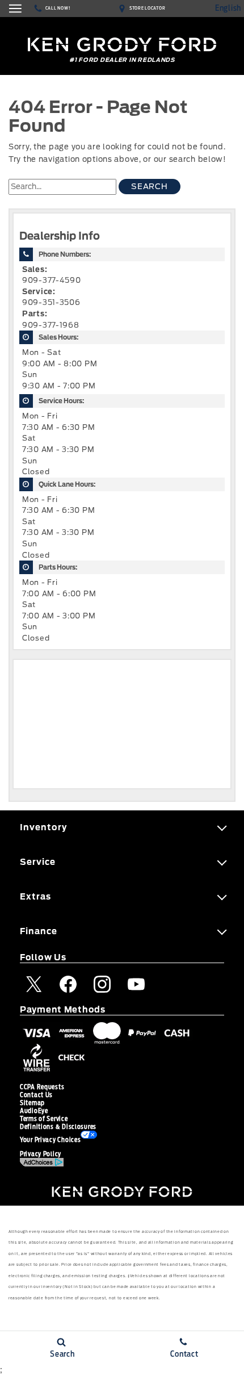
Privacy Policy (40, 1154)
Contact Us (36, 1095)
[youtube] (136, 984)
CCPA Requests (42, 1087)
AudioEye (34, 1111)
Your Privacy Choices (50, 1140)
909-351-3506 (51, 302)
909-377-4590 (51, 280)
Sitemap (32, 1103)
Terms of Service (44, 1119)
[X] (34, 984)
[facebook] (68, 984)
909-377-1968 (50, 325)
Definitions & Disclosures (58, 1127)
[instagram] (102, 984)
